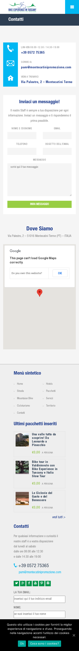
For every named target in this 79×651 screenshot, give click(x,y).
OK (60, 273)
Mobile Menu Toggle (72, 7)
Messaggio (39, 160)
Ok (22, 643)
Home (20, 384)
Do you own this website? (27, 273)
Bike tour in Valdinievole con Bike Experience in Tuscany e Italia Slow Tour (45, 469)
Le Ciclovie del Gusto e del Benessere (42, 497)
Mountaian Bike (25, 398)
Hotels (49, 384)
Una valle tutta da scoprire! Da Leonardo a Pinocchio (44, 440)
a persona (42, 452)
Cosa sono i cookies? (44, 643)
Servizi (49, 398)
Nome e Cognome (22, 128)
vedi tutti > (58, 517)
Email (57, 128)
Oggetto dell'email (57, 144)
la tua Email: (22, 592)
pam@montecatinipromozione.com (40, 572)
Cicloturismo (23, 406)
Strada (20, 391)
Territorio (50, 406)
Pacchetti (51, 391)
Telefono (21, 144)
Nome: (17, 607)
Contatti (21, 413)
